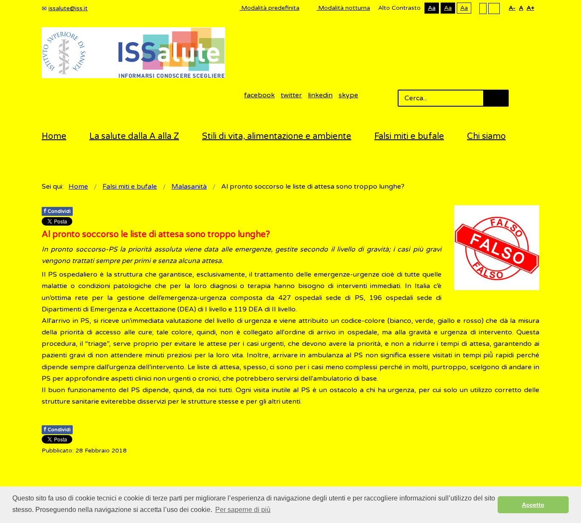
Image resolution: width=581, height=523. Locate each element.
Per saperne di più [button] (243, 509)
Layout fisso (483, 8)
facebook (259, 95)
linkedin (320, 95)
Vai (496, 98)
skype (348, 95)
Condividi (57, 211)
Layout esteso (494, 8)
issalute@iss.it (68, 8)
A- (512, 7)
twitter (291, 95)
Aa (432, 7)
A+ (530, 7)
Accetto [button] (533, 504)
